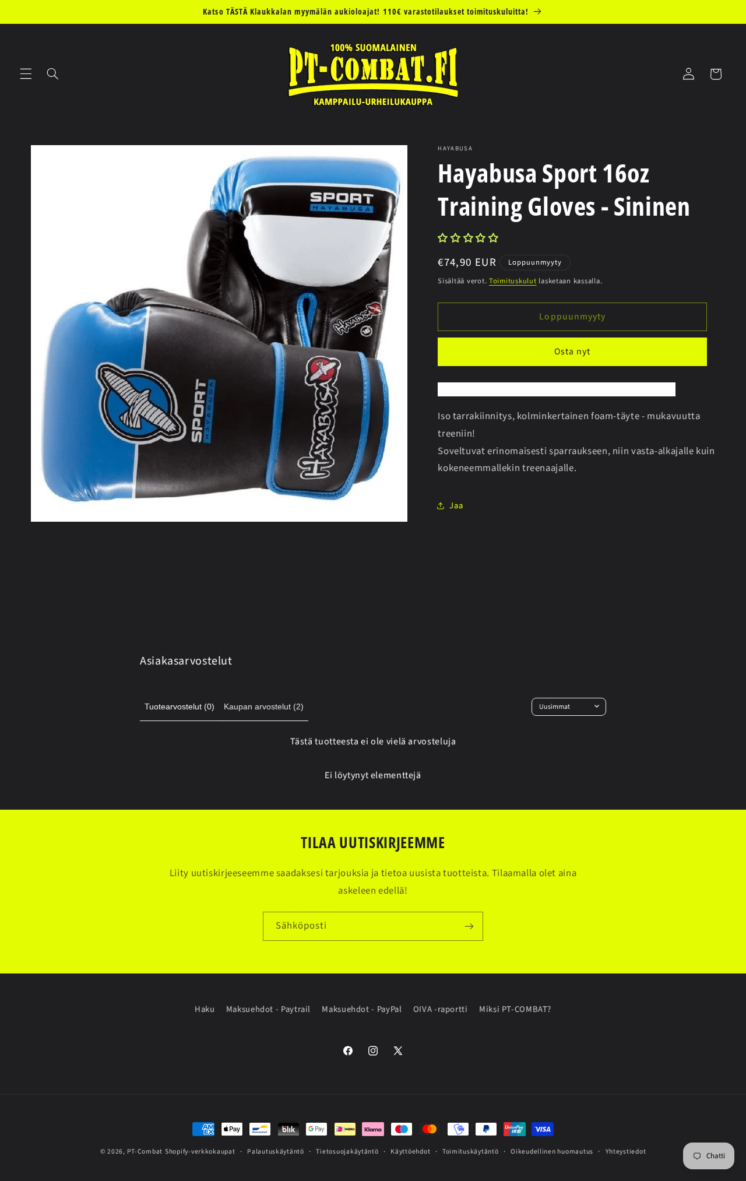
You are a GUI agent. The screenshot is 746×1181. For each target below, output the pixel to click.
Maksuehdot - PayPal (362, 1009)
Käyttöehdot (410, 1152)
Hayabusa (455, 149)
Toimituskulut (513, 280)
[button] (25, 74)
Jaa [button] (456, 506)
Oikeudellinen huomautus (552, 1152)
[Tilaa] (469, 926)
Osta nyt (572, 351)
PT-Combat (145, 1152)
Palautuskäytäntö (275, 1152)
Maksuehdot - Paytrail (268, 1009)
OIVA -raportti (440, 1009)
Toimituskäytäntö (470, 1152)
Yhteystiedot (626, 1152)
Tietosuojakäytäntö (347, 1152)
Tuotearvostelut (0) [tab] (179, 706)
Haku (205, 1009)
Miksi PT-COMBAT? (515, 1009)
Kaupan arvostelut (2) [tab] (264, 706)
